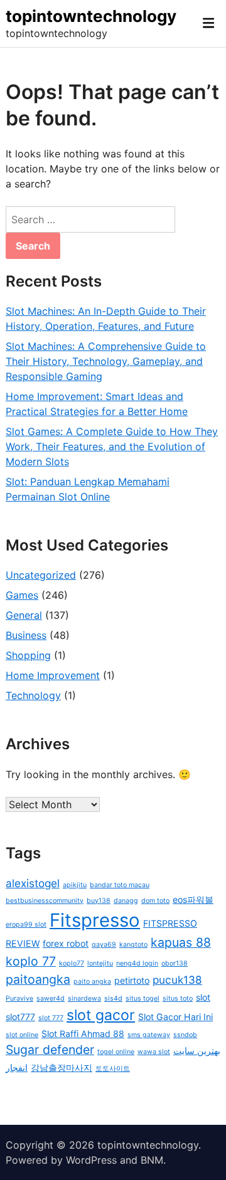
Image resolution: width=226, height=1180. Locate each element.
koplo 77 (31, 961)
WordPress (91, 1160)
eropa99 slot (26, 924)
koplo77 (71, 963)
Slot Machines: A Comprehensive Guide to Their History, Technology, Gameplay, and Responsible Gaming (106, 361)
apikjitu (75, 885)
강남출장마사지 (61, 1067)
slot (203, 997)
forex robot (66, 943)
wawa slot (153, 1052)
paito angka (92, 981)
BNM (152, 1160)
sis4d (113, 998)
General (24, 615)
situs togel (142, 998)
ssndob (185, 1035)
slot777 (20, 1016)
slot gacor (101, 1015)
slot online (22, 1035)
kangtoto (133, 944)
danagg (126, 901)
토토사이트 (112, 1069)
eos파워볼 (193, 899)
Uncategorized (41, 575)
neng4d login (137, 963)
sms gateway (148, 1035)
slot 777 (50, 1018)
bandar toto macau (119, 885)
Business (26, 635)
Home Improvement (53, 675)
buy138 (98, 901)
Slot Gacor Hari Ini (175, 1016)
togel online (115, 1052)
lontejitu (100, 963)
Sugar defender (50, 1049)
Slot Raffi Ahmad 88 (82, 1033)
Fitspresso (95, 920)
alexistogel (33, 883)
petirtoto (131, 980)
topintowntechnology (91, 16)
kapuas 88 (181, 942)
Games (22, 595)
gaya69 (104, 944)
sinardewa (84, 998)
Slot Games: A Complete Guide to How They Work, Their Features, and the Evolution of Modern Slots (112, 446)
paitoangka (38, 979)
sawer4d (50, 998)
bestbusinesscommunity (44, 901)
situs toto (178, 998)
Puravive (19, 998)
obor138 (174, 963)
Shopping (28, 655)
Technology (33, 695)
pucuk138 (177, 979)
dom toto (155, 901)
